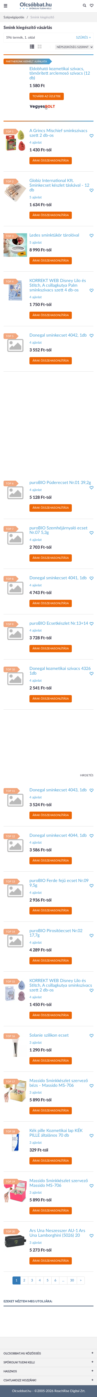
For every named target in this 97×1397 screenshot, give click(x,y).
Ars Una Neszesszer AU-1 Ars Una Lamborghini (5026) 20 (57, 1233)
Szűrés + (83, 37)
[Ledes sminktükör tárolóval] (15, 245)
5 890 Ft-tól (40, 1100)
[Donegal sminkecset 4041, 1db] (15, 587)
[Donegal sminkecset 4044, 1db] (15, 845)
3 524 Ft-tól (40, 805)
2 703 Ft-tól (40, 547)
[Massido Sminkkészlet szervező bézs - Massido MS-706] (15, 1090)
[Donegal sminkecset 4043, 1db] (15, 799)
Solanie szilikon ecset (49, 1035)
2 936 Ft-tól (40, 900)
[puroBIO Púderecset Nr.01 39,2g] (15, 492)
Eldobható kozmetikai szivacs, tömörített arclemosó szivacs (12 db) (59, 74)
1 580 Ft (37, 86)
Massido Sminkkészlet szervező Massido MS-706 (58, 1183)
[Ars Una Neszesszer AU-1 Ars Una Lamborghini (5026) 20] (15, 1240)
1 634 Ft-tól (40, 205)
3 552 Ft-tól (40, 350)
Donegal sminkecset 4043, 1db (58, 790)
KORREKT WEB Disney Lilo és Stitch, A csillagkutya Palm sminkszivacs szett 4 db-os (57, 285)
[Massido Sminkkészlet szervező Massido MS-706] (15, 1190)
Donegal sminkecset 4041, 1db (58, 578)
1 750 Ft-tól (40, 305)
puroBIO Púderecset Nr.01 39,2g (60, 483)
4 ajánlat (35, 142)
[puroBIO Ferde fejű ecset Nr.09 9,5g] (15, 890)
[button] (90, 6)
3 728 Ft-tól (40, 638)
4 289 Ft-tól (40, 950)
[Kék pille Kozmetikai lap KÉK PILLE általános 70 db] (15, 1140)
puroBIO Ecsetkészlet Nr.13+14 (58, 623)
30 (72, 1280)
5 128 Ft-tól (40, 497)
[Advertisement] (48, 423)
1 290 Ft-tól (40, 1050)
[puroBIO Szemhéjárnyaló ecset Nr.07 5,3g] (15, 537)
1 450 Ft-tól (40, 1005)
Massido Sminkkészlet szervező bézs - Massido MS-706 (58, 1083)
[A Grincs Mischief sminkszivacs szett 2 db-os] (15, 140)
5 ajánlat (35, 197)
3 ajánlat (35, 1042)
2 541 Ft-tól (40, 688)
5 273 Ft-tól (40, 1250)
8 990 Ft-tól (40, 250)
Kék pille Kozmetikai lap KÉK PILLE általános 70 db (56, 1133)
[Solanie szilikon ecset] (15, 1045)
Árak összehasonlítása (50, 160)
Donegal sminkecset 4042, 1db (58, 335)
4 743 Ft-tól (40, 593)
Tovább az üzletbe (46, 96)
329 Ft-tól (38, 1150)
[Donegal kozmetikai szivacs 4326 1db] (15, 678)
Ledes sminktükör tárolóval (54, 235)
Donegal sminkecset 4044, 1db (58, 835)
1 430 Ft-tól (40, 150)
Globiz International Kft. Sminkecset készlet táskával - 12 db (59, 185)
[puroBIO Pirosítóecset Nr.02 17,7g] (15, 940)
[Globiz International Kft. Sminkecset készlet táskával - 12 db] (15, 190)
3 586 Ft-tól (40, 850)
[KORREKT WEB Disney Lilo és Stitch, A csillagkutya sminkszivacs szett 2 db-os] (15, 990)
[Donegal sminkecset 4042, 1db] (15, 345)
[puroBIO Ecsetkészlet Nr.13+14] (15, 633)
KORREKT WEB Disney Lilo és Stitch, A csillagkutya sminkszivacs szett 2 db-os (60, 985)
